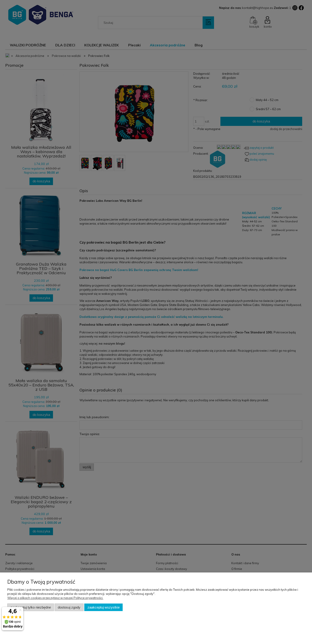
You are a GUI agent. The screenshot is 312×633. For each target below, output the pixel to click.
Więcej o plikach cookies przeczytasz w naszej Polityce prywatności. (55, 598)
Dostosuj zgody (69, 607)
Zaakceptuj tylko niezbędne (31, 607)
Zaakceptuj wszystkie (103, 607)
